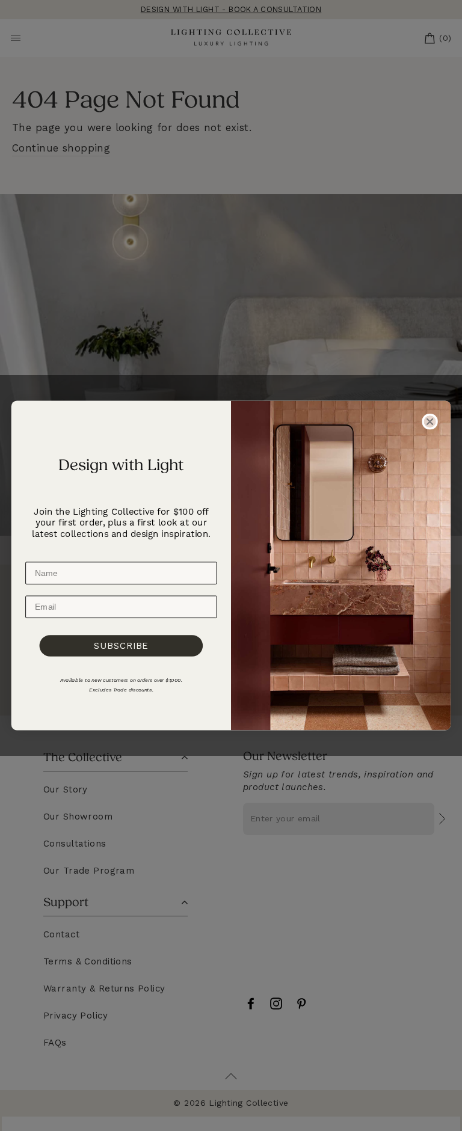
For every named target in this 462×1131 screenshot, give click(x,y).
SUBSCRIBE (121, 645)
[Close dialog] (429, 421)
